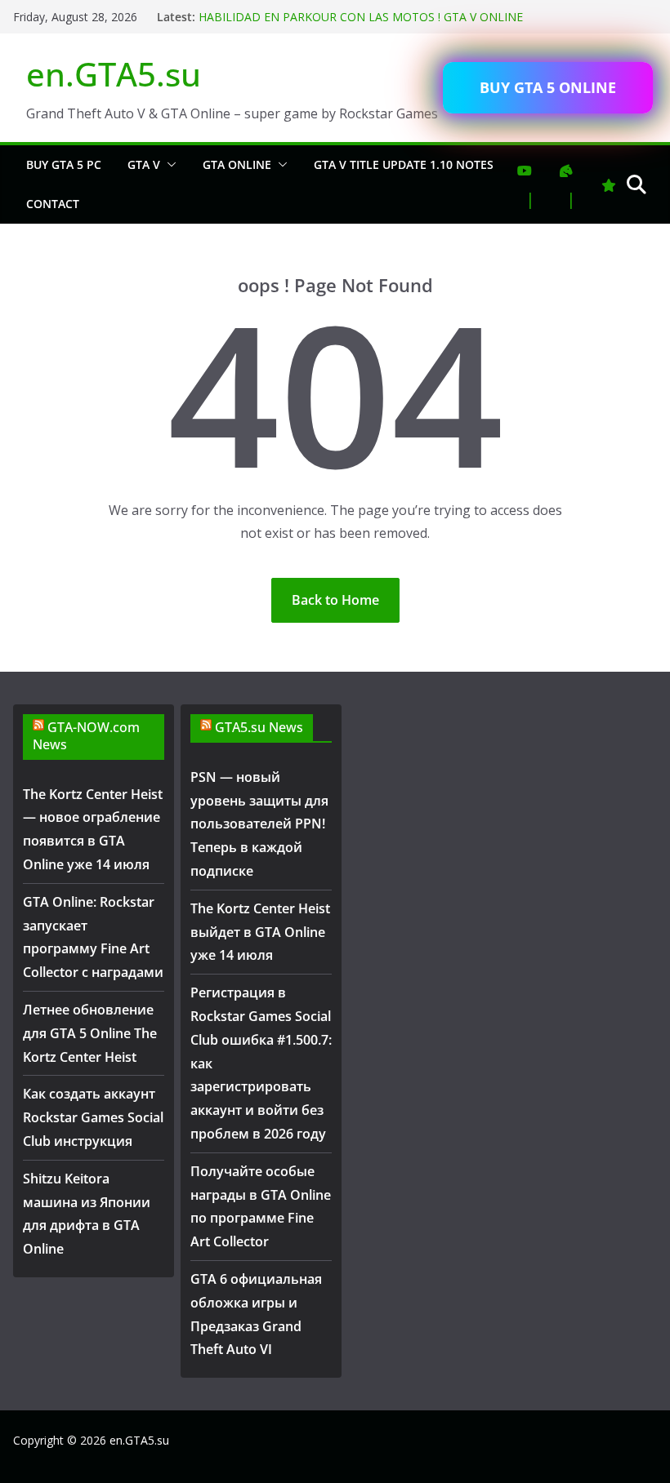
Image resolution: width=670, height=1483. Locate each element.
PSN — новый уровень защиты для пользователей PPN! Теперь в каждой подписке (259, 824)
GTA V (143, 164)
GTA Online (237, 164)
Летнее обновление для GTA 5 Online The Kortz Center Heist (90, 1033)
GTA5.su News (259, 727)
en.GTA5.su (113, 73)
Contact (52, 203)
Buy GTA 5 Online (548, 87)
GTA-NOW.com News (86, 735)
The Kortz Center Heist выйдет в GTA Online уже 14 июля (260, 932)
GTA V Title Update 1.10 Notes (404, 164)
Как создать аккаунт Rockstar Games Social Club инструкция (93, 1117)
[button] (168, 164)
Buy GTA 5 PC (63, 164)
